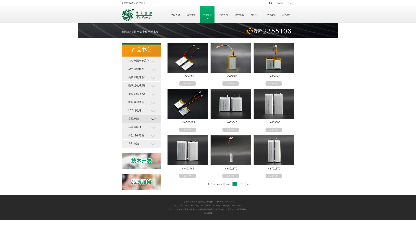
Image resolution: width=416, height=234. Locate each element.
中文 (271, 3)
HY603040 (231, 122)
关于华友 (191, 14)
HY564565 (188, 76)
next (249, 184)
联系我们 (287, 14)
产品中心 (207, 14)
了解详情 (187, 83)
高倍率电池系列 (137, 77)
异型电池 (133, 143)
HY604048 (274, 76)
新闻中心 (255, 14)
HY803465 (188, 168)
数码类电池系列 (137, 85)
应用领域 (239, 14)
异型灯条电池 (136, 135)
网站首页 (175, 14)
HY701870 (274, 168)
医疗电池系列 (136, 102)
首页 (134, 31)
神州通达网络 (241, 209)
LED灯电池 (134, 110)
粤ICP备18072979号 (223, 202)
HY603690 (274, 122)
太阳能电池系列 (137, 93)
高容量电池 (134, 127)
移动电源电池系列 (138, 60)
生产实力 (223, 14)
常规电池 (153, 31)
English (280, 3)
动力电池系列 (136, 69)
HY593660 (231, 76)
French (291, 3)
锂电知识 (271, 14)
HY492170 (231, 168)
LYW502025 (188, 122)
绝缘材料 (208, 213)
